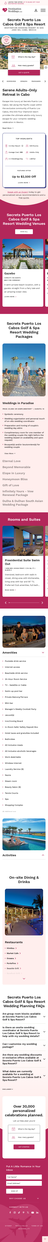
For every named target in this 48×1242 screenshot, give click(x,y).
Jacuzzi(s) (9, 715)
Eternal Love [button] (11, 461)
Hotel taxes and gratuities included (22, 733)
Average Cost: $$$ (16, 152)
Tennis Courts (11, 793)
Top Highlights (24, 138)
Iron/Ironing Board (14, 721)
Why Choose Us (17, 1198)
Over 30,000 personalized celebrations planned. (24, 1110)
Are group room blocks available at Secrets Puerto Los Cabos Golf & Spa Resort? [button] (21, 1016)
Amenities (9, 653)
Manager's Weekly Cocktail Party (20, 709)
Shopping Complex (14, 805)
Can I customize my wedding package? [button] (19, 1045)
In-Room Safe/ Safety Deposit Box (21, 727)
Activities (9, 855)
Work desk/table (13, 757)
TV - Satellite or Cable (15, 685)
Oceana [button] (10, 958)
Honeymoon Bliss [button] (15, 479)
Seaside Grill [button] (13, 968)
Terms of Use (37, 1226)
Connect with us (18, 1207)
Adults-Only (34, 152)
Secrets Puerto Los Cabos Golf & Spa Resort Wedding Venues (24, 219)
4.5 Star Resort (16, 146)
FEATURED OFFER (24, 171)
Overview (11, 81)
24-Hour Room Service (16, 679)
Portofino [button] (11, 963)
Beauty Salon (13, 787)
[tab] (9, 602)
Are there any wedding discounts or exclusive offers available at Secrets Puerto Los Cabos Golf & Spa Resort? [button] (22, 1059)
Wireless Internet (13, 763)
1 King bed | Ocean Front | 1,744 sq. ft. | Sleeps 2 (20, 569)
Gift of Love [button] (10, 485)
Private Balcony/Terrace (16, 697)
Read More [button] (9, 590)
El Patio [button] (10, 983)
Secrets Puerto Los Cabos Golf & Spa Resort (24, 22)
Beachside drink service (16, 673)
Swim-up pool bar (13, 691)
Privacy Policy (21, 1226)
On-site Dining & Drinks (24, 879)
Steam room (11, 781)
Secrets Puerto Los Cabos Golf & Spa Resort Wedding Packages (24, 330)
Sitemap (8, 1226)
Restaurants (14, 942)
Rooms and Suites (24, 519)
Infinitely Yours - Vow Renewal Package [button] (17, 493)
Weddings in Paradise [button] (18, 403)
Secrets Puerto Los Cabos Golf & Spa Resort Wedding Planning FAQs (24, 1001)
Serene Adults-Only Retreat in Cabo (19, 92)
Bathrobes (10, 739)
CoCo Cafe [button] (12, 978)
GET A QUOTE (24, 73)
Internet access (12, 667)
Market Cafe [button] (12, 953)
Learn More (23, 182)
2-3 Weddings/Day (16, 159)
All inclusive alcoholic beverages (20, 751)
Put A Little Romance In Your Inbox (23, 1168)
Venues (23, 81)
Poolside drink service (15, 661)
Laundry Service (14, 769)
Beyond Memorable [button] (16, 467)
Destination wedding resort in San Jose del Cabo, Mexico (24, 29)
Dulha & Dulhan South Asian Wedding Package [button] (22, 502)
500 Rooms (34, 146)
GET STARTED (24, 1147)
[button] (46, 67)
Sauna (8, 775)
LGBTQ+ (33, 159)
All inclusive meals (14, 745)
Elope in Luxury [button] (13, 473)
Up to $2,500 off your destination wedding (24, 3)
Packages (36, 81)
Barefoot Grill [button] (13, 973)
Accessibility (24, 1229)
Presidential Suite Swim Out (22, 561)
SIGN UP (14, 1191)
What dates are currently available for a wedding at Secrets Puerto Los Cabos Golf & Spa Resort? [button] (21, 1075)
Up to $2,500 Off (24, 176)
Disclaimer (6, 1089)
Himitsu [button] (10, 948)
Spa (6, 799)
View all (26, 232)
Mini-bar (9, 703)
